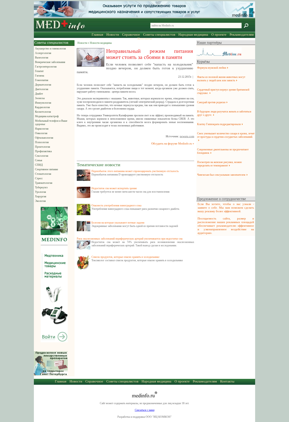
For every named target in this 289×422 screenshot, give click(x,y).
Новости (112, 34)
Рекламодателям (242, 34)
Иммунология (43, 102)
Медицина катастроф (47, 116)
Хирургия (40, 196)
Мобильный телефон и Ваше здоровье (51, 122)
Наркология (42, 128)
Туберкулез (41, 187)
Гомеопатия (41, 80)
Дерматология (43, 84)
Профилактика (43, 151)
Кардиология (42, 107)
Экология (40, 201)
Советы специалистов (159, 34)
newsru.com (187, 136)
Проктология (42, 146)
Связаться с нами (144, 410)
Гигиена (39, 75)
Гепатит (39, 71)
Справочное (131, 34)
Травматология (43, 182)
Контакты (145, 38)
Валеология (41, 57)
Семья (38, 160)
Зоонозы (40, 98)
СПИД (39, 164)
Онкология (41, 133)
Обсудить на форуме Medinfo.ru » (172, 143)
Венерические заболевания (50, 62)
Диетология (41, 89)
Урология (40, 192)
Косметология (43, 111)
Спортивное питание (46, 169)
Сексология (41, 155)
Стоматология (43, 173)
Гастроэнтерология (46, 66)
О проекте (218, 34)
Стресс (39, 178)
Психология (42, 142)
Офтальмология (44, 137)
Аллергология (43, 53)
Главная (97, 34)
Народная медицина (193, 34)
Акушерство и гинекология (50, 48)
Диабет (39, 93)
